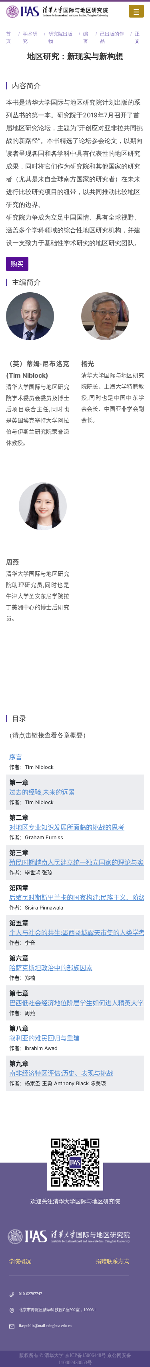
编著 (85, 34)
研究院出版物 (60, 34)
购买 (17, 264)
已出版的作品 (112, 34)
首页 (8, 34)
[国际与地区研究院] (57, 11)
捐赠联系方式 (112, 1261)
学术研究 (30, 34)
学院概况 (20, 1261)
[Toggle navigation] (136, 11)
